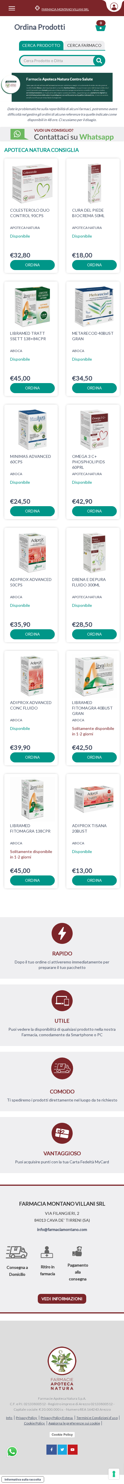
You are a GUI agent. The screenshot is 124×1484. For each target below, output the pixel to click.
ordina (32, 265)
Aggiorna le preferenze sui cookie (74, 1423)
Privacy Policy (26, 1418)
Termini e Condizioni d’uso (97, 1418)
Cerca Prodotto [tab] (41, 45)
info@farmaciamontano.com (62, 1229)
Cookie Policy (34, 1423)
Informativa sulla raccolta (23, 1479)
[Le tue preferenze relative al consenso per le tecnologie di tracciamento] (113, 1473)
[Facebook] (51, 1450)
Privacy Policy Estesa (57, 1418)
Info (9, 1418)
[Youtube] (73, 1450)
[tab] (84, 45)
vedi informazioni (62, 1298)
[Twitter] (62, 1450)
